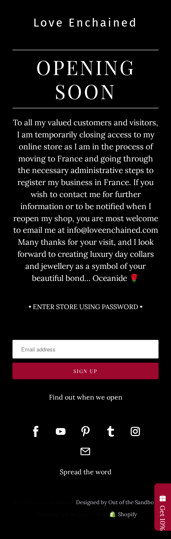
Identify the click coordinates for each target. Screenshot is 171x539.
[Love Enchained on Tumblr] (110, 431)
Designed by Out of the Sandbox (116, 502)
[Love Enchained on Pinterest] (85, 431)
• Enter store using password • (85, 306)
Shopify (127, 514)
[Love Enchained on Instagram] (135, 431)
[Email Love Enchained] (85, 451)
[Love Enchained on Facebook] (35, 431)
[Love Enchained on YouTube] (60, 431)
